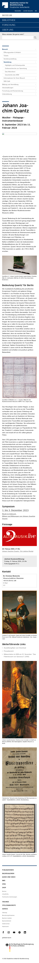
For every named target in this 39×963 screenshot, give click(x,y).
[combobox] (17, 37)
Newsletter (18, 11)
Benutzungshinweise (8, 915)
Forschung (8, 25)
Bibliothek (8, 20)
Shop (4, 887)
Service (5, 909)
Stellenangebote (9, 905)
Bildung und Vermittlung (10, 84)
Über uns (7, 30)
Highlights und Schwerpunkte (15, 65)
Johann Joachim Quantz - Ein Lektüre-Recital (17, 551)
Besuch (5, 49)
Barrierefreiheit (6, 921)
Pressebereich (9, 651)
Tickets (6, 55)
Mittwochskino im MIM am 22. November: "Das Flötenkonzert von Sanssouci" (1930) (20, 655)
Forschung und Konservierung (12, 91)
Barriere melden (7, 918)
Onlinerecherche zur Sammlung (16, 68)
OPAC (4, 884)
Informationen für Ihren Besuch (14, 78)
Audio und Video (8, 877)
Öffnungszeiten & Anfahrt (12, 52)
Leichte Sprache (28, 11)
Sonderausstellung (10, 59)
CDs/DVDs (5, 894)
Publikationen (8, 870)
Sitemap (4, 912)
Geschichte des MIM (12, 75)
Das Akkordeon (10, 71)
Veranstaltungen (7, 87)
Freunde (5, 902)
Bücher (4, 891)
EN (36, 11)
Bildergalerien (8, 873)
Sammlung (7, 62)
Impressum (5, 926)
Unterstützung (7, 94)
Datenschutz (6, 923)
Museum (7, 15)
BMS (3, 880)
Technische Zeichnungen (9, 897)
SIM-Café (7, 81)
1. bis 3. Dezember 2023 (15, 510)
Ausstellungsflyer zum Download (15, 648)
